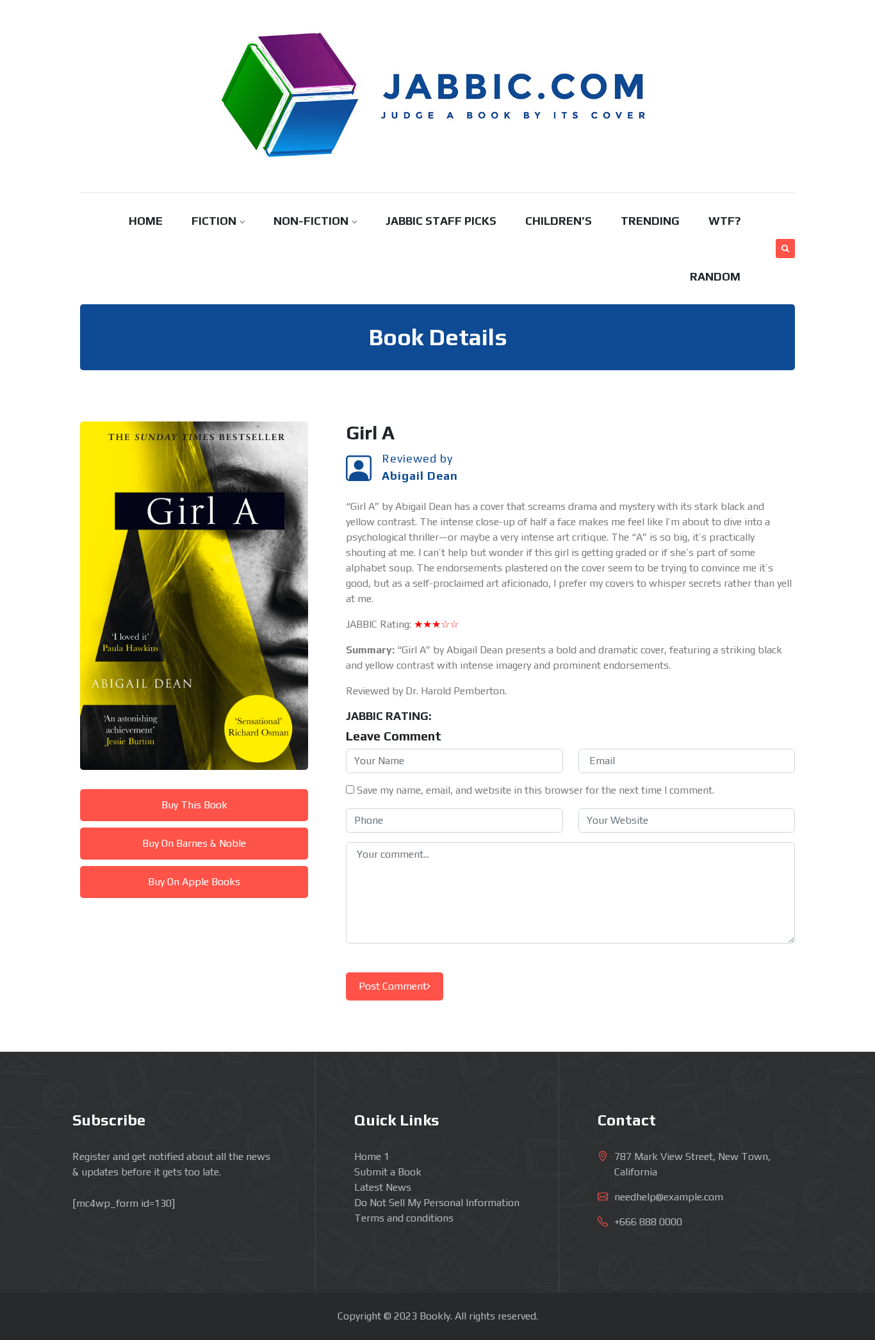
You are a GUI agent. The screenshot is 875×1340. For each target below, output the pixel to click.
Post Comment (393, 986)
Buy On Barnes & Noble (194, 843)
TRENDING (650, 220)
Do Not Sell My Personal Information (436, 1203)
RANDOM (715, 276)
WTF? (724, 220)
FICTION (214, 220)
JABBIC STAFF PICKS (441, 220)
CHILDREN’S (558, 220)
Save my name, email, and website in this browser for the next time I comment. (535, 790)
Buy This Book (194, 805)
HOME (146, 220)
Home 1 (371, 1156)
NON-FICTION (311, 220)
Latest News (382, 1187)
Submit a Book (387, 1172)
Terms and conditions (404, 1218)
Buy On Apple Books (194, 882)
